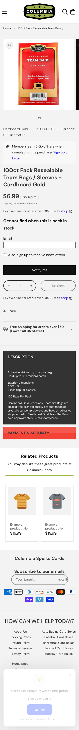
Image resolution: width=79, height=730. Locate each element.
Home (7, 28)
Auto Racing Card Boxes (59, 632)
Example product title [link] (19, 526)
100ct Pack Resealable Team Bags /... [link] (41, 28)
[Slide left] (30, 118)
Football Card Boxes (59, 648)
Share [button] (12, 311)
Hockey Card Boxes (59, 654)
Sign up (59, 152)
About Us (20, 632)
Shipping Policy (20, 637)
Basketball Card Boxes (58, 643)
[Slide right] (49, 118)
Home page (20, 664)
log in (16, 158)
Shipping (7, 203)
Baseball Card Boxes (58, 637)
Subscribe (63, 579)
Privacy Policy (20, 654)
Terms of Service (20, 648)
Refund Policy (20, 643)
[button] (4, 12)
